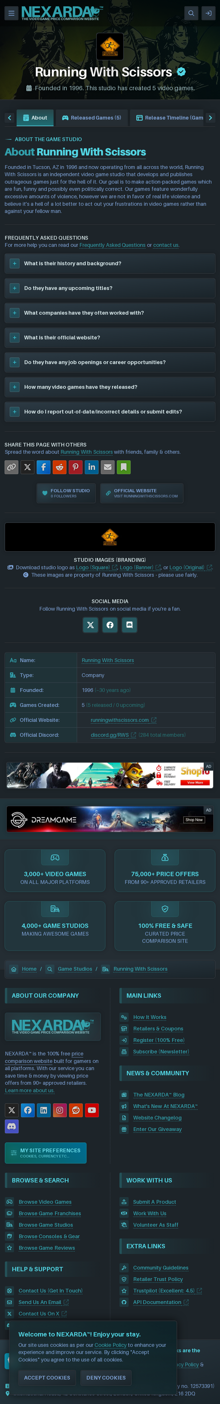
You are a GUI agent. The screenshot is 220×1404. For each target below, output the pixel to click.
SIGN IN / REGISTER (208, 13)
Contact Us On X (39, 1314)
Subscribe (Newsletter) (161, 1052)
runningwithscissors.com (120, 720)
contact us (166, 245)
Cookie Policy (111, 1345)
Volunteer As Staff (155, 1225)
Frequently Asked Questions (112, 245)
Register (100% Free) (159, 1040)
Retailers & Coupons (158, 1029)
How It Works (149, 1017)
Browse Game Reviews (47, 1248)
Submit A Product (154, 1202)
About (39, 118)
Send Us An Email (40, 1302)
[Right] (210, 118)
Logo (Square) (93, 567)
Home (29, 969)
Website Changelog (157, 1118)
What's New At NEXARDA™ (165, 1106)
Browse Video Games (45, 1202)
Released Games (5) (96, 118)
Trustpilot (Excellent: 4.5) (164, 1291)
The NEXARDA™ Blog (158, 1095)
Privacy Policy (183, 1364)
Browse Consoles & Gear (49, 1236)
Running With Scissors (86, 452)
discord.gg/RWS (110, 735)
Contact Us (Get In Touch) (51, 1291)
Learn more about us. (30, 1090)
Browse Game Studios (46, 1225)
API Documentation (157, 1302)
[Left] (9, 118)
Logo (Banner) (137, 567)
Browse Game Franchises (50, 1213)
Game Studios (75, 969)
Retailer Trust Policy (158, 1279)
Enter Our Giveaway (157, 1129)
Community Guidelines (161, 1268)
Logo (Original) (187, 567)
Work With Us (149, 1213)
